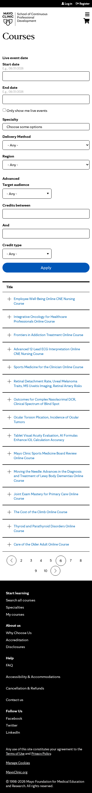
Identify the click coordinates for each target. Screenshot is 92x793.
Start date (10, 64)
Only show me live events (27, 110)
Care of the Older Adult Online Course (41, 544)
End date (9, 87)
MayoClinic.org (16, 772)
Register (84, 3)
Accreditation (17, 639)
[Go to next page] (55, 571)
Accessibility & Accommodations (33, 676)
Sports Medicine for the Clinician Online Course (48, 367)
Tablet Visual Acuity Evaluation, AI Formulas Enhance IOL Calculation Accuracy (46, 437)
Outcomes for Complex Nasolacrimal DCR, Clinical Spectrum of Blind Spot (45, 401)
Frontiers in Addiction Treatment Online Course (48, 335)
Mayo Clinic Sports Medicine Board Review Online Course (45, 455)
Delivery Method (16, 136)
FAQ (9, 665)
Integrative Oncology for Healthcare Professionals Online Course (40, 318)
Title (9, 287)
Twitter (11, 725)
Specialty (10, 119)
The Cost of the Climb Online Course (40, 512)
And (5, 225)
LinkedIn (13, 732)
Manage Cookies (18, 763)
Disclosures (15, 646)
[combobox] (31, 126)
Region (8, 156)
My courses (15, 614)
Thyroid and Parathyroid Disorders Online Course (44, 528)
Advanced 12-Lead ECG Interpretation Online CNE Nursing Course (47, 351)
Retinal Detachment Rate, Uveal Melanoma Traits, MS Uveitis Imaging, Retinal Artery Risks (48, 383)
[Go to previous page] (11, 560)
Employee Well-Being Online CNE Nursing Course (44, 301)
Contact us (14, 699)
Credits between (16, 205)
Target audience (15, 184)
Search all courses (20, 600)
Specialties (15, 607)
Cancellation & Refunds (25, 688)
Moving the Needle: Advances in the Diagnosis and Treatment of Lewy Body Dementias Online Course (48, 475)
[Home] (30, 19)
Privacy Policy (41, 753)
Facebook (14, 718)
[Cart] (86, 23)
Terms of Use (15, 753)
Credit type (12, 245)
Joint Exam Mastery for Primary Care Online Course (46, 496)
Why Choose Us (19, 632)
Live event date (15, 57)
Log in (68, 3)
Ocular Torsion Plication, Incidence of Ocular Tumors (46, 419)
